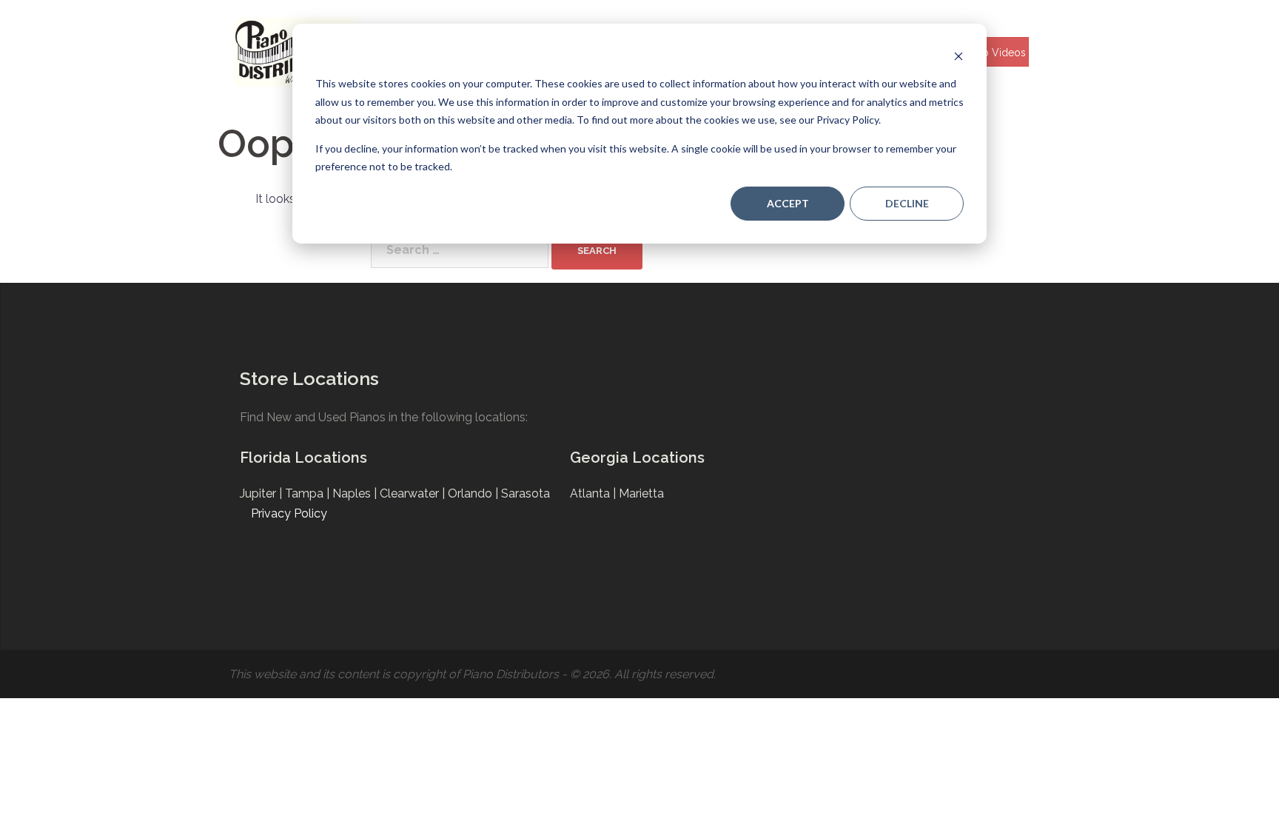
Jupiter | (262, 493)
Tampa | (308, 493)
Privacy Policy (289, 513)
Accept (788, 203)
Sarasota (525, 493)
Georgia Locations (637, 457)
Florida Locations (303, 457)
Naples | (356, 493)
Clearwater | (414, 493)
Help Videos (996, 52)
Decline (907, 203)
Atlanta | (594, 493)
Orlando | (474, 493)
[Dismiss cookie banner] (958, 56)
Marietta (641, 493)
